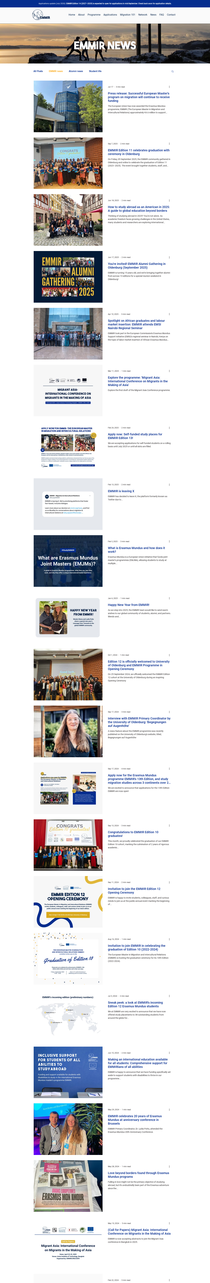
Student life (95, 71)
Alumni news (76, 71)
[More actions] (170, 87)
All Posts (38, 71)
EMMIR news (56, 71)
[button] (172, 71)
